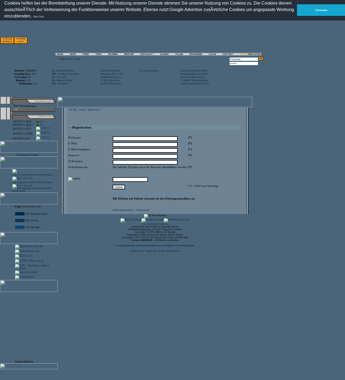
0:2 (49, 133)
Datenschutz (142, 210)
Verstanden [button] (321, 10)
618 (29, 80)
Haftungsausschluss (123, 210)
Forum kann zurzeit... (149, 70)
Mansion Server (65, 80)
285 (35, 83)
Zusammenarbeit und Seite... (195, 74)
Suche (77, 59)
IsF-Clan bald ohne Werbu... (195, 70)
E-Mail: (73, 143)
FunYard (61, 77)
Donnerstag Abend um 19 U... (196, 83)
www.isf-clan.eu (165, 245)
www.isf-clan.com (146, 245)
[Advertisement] (202, 40)
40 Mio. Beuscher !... (111, 80)
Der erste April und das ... (193, 77)
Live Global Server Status (155, 224)
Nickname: (75, 137)
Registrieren (173, 251)
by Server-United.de (68, 74)
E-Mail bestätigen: (79, 149)
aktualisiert (169, 167)
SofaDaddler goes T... (112, 77)
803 (34, 74)
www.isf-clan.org (125, 245)
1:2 (49, 128)
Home (82, 109)
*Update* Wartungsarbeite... (195, 80)
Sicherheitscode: (78, 167)
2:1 (41, 121)
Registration (66, 59)
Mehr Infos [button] (38, 16)
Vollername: (75, 161)
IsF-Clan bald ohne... (111, 70)
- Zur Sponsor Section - (27, 155)
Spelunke (63, 83)
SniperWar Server (65, 70)
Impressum (151, 251)
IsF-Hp (73, 109)
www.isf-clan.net (185, 245)
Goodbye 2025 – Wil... (113, 74)
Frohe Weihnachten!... (112, 83)
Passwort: (74, 155)
